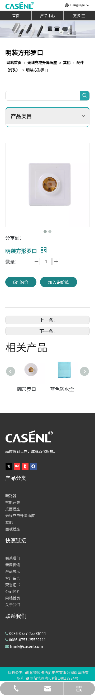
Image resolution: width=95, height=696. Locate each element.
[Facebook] (33, 466)
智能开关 (12, 502)
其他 (9, 522)
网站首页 (12, 598)
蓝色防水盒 (62, 388)
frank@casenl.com (26, 646)
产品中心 (47, 15)
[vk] (17, 466)
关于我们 (12, 604)
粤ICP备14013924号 (61, 678)
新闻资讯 (12, 564)
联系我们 (12, 558)
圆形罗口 (26, 388)
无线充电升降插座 (20, 515)
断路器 (10, 495)
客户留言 (12, 578)
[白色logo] (29, 436)
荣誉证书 (12, 584)
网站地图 (37, 678)
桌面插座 (12, 508)
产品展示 (12, 571)
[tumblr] (25, 466)
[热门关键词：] (84, 95)
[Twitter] (9, 466)
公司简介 (12, 591)
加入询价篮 (58, 282)
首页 (16, 15)
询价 (24, 282)
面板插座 (12, 529)
